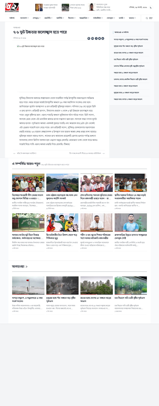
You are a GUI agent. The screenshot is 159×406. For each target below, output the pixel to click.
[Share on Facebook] (96, 38)
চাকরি (122, 18)
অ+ (93, 38)
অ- (89, 38)
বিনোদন (72, 18)
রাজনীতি (49, 18)
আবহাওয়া (16, 27)
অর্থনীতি (60, 18)
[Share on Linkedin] (102, 38)
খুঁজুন (151, 18)
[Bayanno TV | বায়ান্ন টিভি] (12, 7)
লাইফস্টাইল (98, 18)
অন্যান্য (133, 18)
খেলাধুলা (111, 18)
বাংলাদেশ (25, 18)
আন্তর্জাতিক (85, 18)
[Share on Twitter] (99, 38)
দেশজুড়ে (37, 18)
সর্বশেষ (12, 18)
